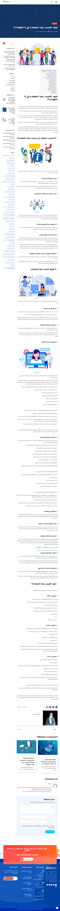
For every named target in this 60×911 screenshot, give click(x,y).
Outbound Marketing (10, 163)
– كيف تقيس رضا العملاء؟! (51, 89)
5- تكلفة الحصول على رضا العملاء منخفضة (50, 77)
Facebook (50, 707)
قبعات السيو (12, 243)
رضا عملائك (19, 707)
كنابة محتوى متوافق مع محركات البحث (8, 257)
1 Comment (38, 31)
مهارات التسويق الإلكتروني (9, 262)
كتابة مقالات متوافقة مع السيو (9, 254)
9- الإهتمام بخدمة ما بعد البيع (52, 88)
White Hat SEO (11, 170)
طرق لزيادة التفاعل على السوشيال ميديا (10, 240)
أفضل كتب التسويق (11, 173)
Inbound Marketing (10, 160)
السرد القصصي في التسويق (9, 201)
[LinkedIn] (36, 716)
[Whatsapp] (56, 886)
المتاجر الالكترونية (11, 204)
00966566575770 (39, 896)
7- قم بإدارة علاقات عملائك (52, 86)
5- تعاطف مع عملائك (53, 84)
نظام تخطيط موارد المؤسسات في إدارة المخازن (9, 268)
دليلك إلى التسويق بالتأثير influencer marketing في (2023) (10, 61)
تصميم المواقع (11, 231)
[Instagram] (49, 885)
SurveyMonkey (43, 685)
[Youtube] (54, 885)
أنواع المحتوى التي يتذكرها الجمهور (9, 176)
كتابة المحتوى (12, 88)
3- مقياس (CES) (53, 93)
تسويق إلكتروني (11, 228)
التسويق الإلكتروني (12, 82)
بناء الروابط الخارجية (10, 209)
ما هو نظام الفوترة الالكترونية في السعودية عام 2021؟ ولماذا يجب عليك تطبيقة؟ (27, 761)
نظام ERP (12, 265)
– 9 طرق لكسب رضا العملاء (51, 78)
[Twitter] (56, 885)
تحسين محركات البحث (10, 221)
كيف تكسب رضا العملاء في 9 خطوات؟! (48, 70)
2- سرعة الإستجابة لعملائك (52, 80)
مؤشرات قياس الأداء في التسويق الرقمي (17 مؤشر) (9, 65)
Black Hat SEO (6, 155)
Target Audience (11, 168)
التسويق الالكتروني (11, 189)
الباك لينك (12, 184)
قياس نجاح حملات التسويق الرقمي (9, 251)
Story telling (12, 165)
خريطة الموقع (14, 881)
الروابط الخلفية (11, 199)
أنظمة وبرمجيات (12, 80)
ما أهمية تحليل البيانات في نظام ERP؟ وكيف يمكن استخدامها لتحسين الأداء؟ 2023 (9, 53)
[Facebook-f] (51, 885)
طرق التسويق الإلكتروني (10, 237)
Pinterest (53, 707)
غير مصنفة (13, 86)
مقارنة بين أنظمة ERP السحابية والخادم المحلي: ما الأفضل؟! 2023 (9, 57)
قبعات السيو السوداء (10, 248)
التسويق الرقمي (11, 194)
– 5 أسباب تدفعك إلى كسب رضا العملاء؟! (49, 71)
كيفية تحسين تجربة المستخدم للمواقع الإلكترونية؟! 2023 (10, 68)
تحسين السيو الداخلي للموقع (9, 212)
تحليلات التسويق (11, 223)
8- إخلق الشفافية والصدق (52, 87)
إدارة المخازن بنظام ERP (10, 179)
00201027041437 (39, 899)
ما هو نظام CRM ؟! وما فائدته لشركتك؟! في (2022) (48, 550)
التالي (20, 729)
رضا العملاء (25, 707)
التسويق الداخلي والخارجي (9, 191)
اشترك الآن (9, 878)
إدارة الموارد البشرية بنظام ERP (8, 181)
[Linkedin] (47, 885)
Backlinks (12, 155)
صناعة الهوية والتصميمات (11, 84)
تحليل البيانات (12, 226)
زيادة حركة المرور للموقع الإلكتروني (10, 234)
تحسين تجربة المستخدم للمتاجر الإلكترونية (8, 215)
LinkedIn (56, 707)
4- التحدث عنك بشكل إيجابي (52, 76)
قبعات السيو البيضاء (11, 245)
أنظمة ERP (13, 78)
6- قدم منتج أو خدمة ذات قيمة (52, 85)
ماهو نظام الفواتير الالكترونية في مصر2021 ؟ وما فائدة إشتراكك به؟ (48, 762)
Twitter (47, 707)
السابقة (54, 729)
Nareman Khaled (53, 31)
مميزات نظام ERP (11, 260)
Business (55, 23)
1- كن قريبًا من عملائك (53, 79)
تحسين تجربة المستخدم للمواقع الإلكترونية (8, 218)
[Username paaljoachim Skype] (38, 716)
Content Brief (11, 158)
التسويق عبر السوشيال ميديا (9, 196)
